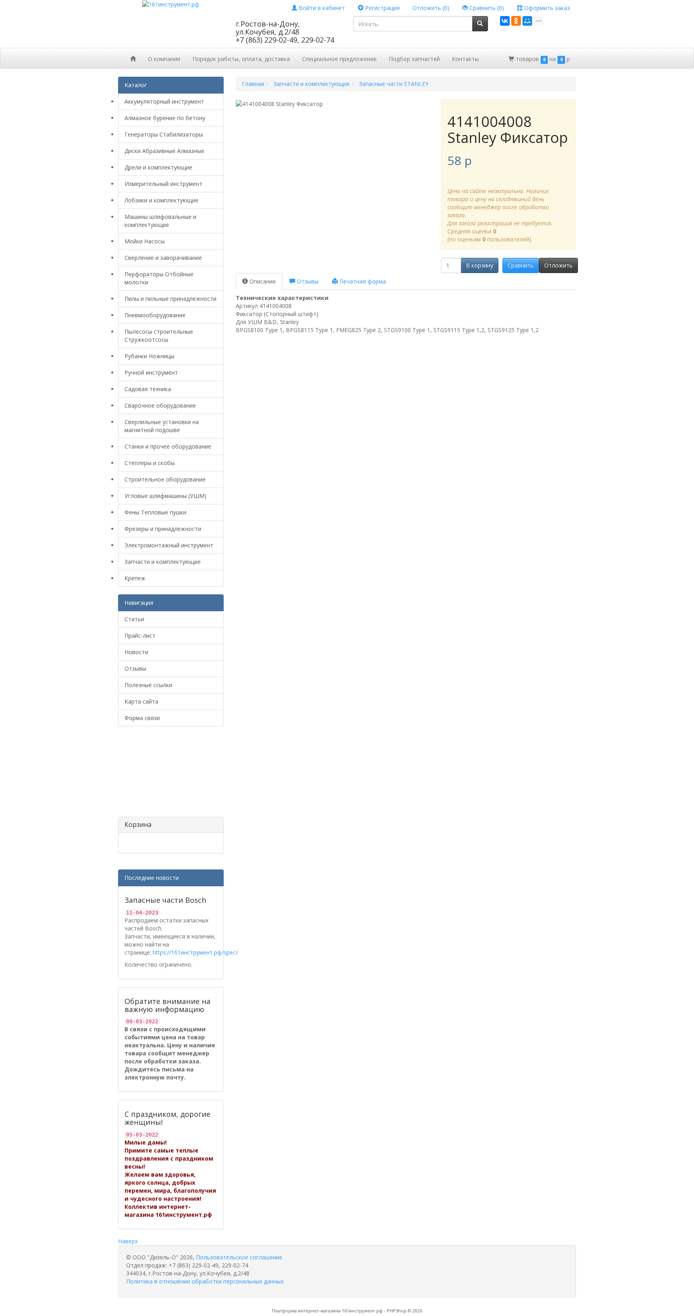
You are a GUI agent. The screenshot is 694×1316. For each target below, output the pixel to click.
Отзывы (135, 668)
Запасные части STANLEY (394, 84)
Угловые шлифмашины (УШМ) (165, 496)
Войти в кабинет (321, 8)
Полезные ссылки (148, 685)
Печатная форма (362, 281)
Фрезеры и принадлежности (163, 529)
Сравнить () (486, 8)
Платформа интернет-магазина (306, 1311)
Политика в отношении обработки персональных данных (205, 1281)
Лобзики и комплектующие (161, 200)
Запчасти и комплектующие (163, 561)
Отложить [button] (558, 265)
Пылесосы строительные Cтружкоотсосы (159, 335)
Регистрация (381, 8)
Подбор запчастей (414, 59)
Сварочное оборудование (160, 405)
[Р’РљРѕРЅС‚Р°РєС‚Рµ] (505, 21)
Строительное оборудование (165, 479)
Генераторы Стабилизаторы (164, 134)
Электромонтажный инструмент (169, 545)
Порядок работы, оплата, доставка (241, 59)
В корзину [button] (479, 265)
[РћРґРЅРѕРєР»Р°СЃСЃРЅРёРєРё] (516, 21)
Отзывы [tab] (306, 281)
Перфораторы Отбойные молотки (159, 278)
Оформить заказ (546, 8)
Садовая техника (148, 389)
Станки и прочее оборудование (168, 446)
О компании (164, 59)
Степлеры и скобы (150, 463)
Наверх (128, 1241)
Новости (136, 652)
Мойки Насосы (145, 241)
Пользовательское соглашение (239, 1257)
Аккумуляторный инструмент (164, 101)
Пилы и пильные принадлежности (170, 298)
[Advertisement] (158, 775)
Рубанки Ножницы (149, 356)
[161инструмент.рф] (170, 4)
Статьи (134, 619)
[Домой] (133, 58)
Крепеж (135, 578)
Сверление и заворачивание (163, 257)
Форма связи (142, 718)
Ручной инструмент (151, 372)
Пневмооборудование (155, 315)
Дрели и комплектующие (158, 167)
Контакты (465, 59)
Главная (253, 84)
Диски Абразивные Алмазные (164, 151)
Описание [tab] (262, 281)
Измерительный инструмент (163, 184)
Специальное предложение (339, 59)
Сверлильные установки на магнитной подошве (162, 426)
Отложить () (430, 8)
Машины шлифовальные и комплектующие (160, 221)
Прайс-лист (140, 635)
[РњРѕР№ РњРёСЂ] (527, 21)
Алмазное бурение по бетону (165, 118)
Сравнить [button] (521, 265)
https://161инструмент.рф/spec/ (195, 952)
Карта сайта (141, 701)
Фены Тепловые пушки (155, 512)
